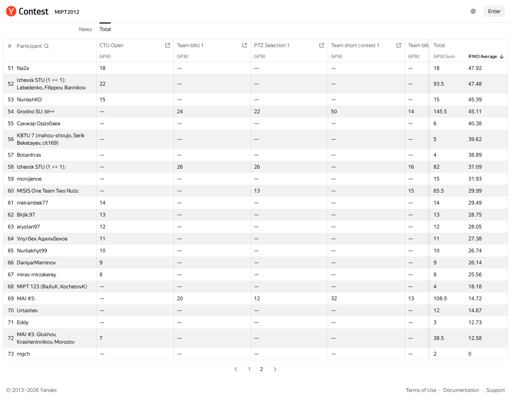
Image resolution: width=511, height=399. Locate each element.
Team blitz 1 (190, 45)
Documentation (461, 390)
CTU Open (111, 45)
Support (495, 390)
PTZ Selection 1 (272, 45)
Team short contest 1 (355, 45)
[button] (33, 46)
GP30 (105, 56)
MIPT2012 (67, 12)
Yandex (48, 390)
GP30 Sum (444, 56)
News (85, 29)
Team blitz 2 (421, 45)
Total (105, 29)
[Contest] (27, 11)
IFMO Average (482, 56)
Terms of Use (421, 390)
